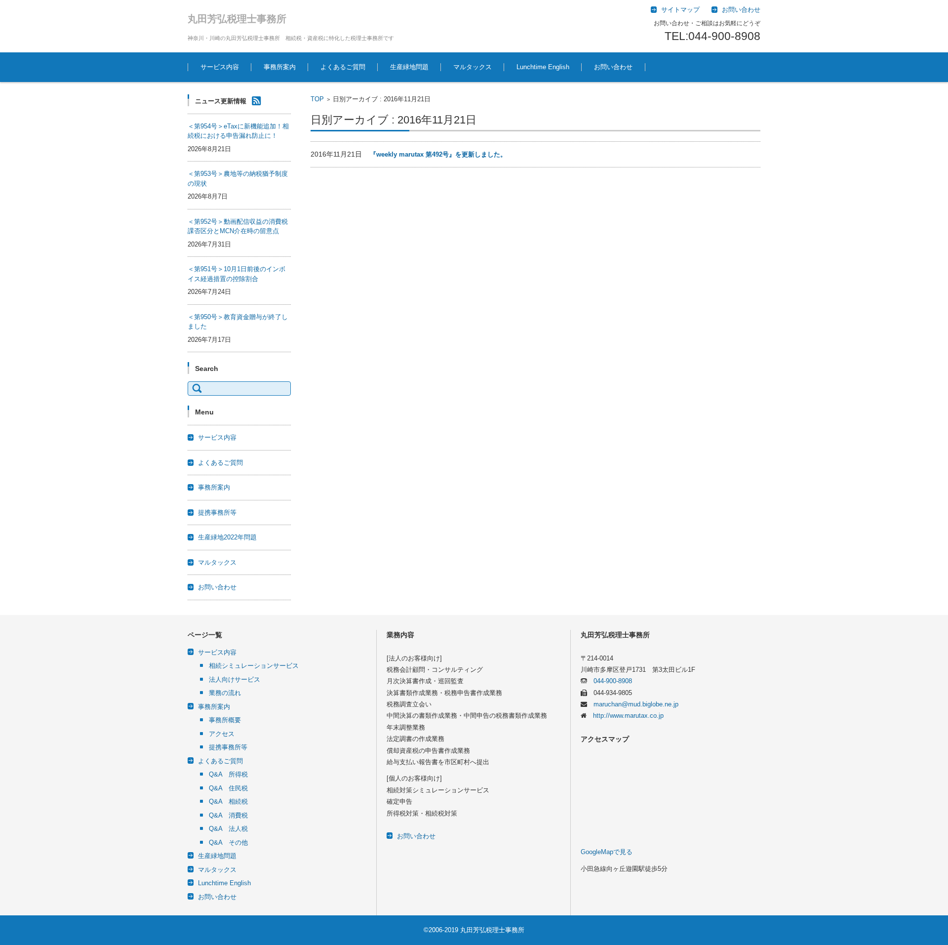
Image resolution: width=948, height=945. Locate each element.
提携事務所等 (217, 512)
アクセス (222, 734)
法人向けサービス (234, 679)
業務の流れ (225, 693)
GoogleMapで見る (606, 852)
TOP (317, 99)
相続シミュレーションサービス (254, 665)
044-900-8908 (609, 681)
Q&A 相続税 (228, 801)
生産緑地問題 (409, 67)
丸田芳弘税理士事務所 (237, 18)
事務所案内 (280, 67)
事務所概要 (225, 720)
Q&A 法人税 (228, 828)
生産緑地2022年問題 (227, 537)
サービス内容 (219, 67)
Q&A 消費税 (228, 815)
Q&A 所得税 (228, 774)
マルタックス (472, 67)
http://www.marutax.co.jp (625, 715)
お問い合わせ (613, 67)
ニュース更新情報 (220, 101)
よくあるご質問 (342, 67)
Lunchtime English (542, 67)
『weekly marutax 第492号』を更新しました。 (438, 154)
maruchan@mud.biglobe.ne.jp (632, 704)
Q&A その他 (228, 842)
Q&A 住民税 (228, 788)
